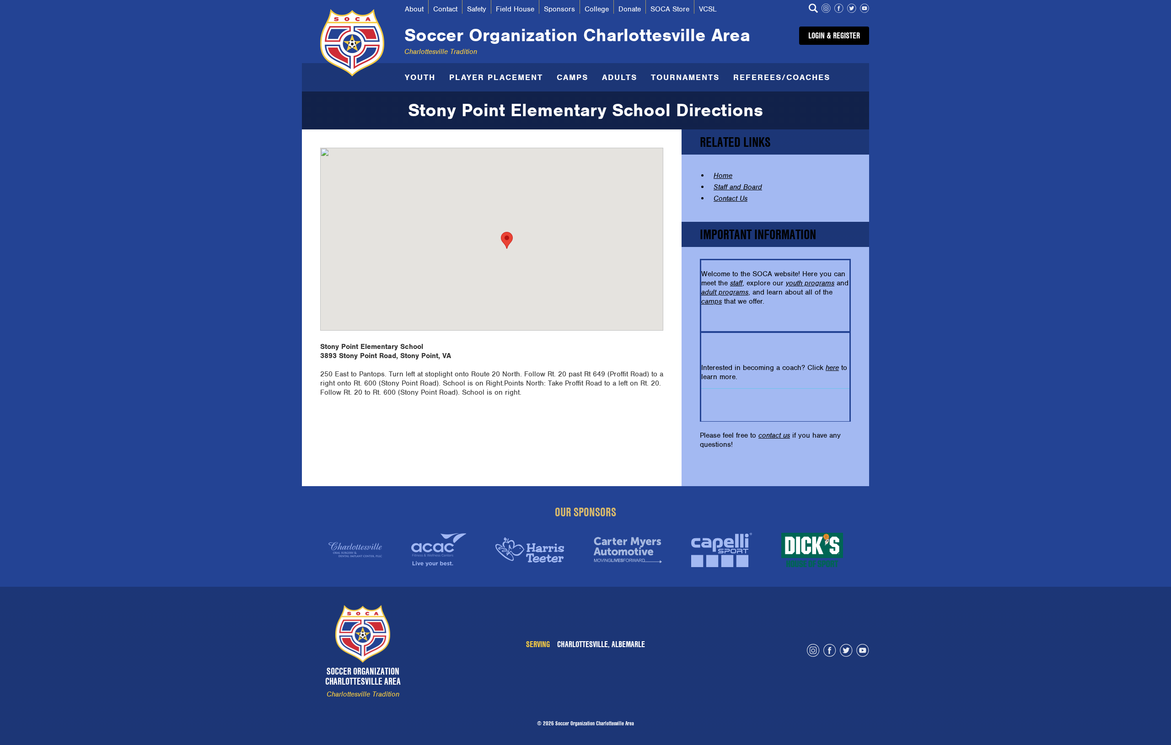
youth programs (810, 283)
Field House (515, 9)
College (597, 9)
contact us (774, 435)
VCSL (708, 9)
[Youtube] (864, 9)
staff (736, 283)
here (832, 367)
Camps (572, 77)
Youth (420, 77)
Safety (476, 9)
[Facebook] (838, 9)
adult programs (724, 292)
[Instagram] (826, 9)
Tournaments (685, 77)
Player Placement (496, 77)
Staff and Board (738, 187)
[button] (507, 240)
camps (711, 301)
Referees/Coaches (781, 77)
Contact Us (730, 198)
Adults (619, 77)
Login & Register (834, 35)
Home (723, 175)
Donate (629, 9)
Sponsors (559, 9)
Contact (445, 9)
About (414, 9)
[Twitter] (851, 9)
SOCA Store (669, 9)
